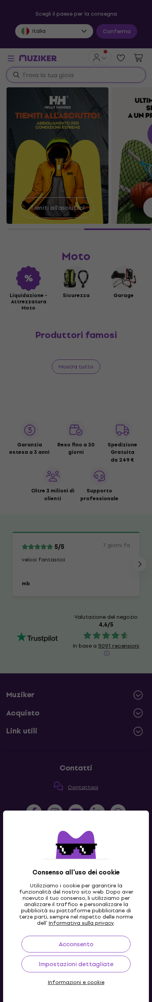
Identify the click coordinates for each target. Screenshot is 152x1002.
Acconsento (76, 944)
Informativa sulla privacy (81, 923)
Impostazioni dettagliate (76, 964)
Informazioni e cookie (76, 982)
